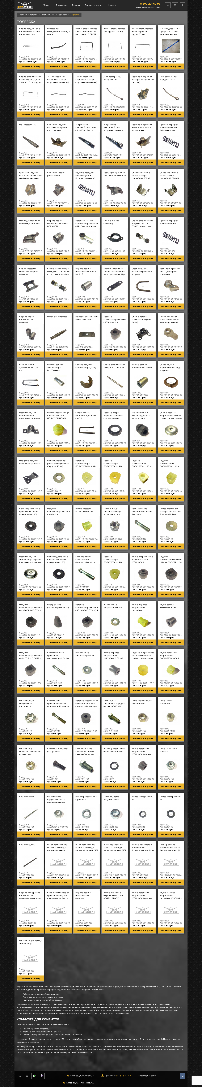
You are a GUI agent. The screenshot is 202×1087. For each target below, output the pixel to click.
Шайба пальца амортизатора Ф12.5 (84, 654)
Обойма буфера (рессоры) (111, 222)
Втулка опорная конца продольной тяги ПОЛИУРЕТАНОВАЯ (58, 415)
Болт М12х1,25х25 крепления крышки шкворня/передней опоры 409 (84, 752)
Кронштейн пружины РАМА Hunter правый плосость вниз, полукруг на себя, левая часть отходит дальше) (57, 131)
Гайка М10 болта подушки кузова (111, 798)
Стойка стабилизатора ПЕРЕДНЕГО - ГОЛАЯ (114, 366)
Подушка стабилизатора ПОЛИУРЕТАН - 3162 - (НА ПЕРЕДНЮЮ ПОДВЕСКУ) (85, 466)
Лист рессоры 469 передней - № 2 (168, 78)
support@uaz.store (147, 1075)
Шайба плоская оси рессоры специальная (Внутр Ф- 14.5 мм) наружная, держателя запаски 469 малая (170, 514)
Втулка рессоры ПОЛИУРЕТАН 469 (84, 510)
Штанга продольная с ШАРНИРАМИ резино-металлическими (29, 31)
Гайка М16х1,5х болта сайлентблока (142, 702)
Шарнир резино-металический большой (83, 895)
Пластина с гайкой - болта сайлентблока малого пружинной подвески (169, 320)
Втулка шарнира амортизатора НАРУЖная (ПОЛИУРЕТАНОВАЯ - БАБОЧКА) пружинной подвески (142, 611)
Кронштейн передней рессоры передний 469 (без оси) (143, 79)
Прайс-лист (118, 1075)
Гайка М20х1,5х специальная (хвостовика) (26, 703)
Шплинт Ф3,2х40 (27, 844)
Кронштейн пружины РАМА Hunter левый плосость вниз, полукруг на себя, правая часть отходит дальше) (142, 131)
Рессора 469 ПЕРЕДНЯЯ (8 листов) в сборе (58, 31)
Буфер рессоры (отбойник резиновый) (58, 606)
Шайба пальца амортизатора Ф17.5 (113, 606)
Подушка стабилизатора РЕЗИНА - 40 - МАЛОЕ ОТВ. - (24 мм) (86, 608)
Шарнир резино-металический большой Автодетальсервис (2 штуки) (29, 322)
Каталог (33, 14)
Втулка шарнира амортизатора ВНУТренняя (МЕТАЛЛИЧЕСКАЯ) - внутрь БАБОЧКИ (57, 370)
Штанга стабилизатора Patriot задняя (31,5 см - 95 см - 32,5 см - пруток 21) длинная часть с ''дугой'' (30, 82)
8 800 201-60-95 (150, 3)
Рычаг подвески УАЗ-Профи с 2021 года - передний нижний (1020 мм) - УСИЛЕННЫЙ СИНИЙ (170, 34)
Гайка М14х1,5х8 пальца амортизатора (30, 942)
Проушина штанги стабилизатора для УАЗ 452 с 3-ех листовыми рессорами (86, 224)
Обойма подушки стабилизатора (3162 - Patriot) (142, 319)
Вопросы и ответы (93, 5)
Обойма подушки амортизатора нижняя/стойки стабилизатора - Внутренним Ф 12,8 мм (171, 416)
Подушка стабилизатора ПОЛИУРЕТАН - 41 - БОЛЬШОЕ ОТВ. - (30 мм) (113, 466)
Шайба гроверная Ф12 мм (170, 798)
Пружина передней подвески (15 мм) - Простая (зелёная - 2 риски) (85, 176)
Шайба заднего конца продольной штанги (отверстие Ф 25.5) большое (57, 560)
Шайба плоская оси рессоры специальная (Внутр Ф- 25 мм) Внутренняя (58, 464)
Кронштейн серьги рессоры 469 (56, 174)
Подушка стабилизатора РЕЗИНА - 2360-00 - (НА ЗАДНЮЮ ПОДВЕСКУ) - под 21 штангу (115, 322)
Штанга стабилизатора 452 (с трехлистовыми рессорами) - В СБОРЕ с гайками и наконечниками (86, 34)
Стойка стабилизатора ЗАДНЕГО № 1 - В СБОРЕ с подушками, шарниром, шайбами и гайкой (142, 226)
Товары (46, 5)
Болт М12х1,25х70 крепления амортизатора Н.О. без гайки (58, 656)
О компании (61, 5)
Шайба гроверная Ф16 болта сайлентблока (114, 750)
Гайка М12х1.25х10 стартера (168, 750)
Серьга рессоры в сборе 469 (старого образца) (28, 271)
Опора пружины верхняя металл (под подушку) (170, 367)
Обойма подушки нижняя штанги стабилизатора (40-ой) (29, 415)
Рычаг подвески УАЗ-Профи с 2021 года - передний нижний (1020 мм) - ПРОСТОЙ (57, 848)
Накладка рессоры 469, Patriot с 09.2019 (86, 318)
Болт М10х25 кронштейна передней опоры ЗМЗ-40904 (114, 703)
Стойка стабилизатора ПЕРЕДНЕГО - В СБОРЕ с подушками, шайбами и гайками (58, 272)
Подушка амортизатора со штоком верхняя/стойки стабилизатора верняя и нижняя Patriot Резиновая (86, 706)
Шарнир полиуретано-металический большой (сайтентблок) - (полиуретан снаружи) (30, 896)
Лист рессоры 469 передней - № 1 (112, 78)
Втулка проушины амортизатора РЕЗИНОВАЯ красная (142, 895)
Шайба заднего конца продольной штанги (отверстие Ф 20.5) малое (29, 512)
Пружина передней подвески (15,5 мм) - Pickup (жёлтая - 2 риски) (169, 128)
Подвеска (62, 14)
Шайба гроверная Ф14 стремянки (86, 798)
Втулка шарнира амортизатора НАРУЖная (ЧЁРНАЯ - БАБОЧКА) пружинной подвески (114, 658)
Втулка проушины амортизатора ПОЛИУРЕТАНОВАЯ (169, 655)
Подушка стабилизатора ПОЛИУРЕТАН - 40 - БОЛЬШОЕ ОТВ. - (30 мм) (170, 466)
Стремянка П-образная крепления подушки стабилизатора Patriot (58, 895)
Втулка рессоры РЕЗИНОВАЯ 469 (168, 606)
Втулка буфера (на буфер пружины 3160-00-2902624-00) (114, 895)
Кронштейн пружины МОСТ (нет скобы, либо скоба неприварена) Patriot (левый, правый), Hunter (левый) (30, 178)
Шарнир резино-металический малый (142, 366)
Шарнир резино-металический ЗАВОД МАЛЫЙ (85, 271)
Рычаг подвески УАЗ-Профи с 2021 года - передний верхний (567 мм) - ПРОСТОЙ (86, 848)
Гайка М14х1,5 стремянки (166, 702)
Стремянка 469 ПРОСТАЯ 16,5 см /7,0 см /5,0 (85, 415)
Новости (112, 5)
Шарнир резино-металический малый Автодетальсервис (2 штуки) (170, 848)
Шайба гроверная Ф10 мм (142, 798)
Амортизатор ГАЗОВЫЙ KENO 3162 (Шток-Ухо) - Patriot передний (85, 128)
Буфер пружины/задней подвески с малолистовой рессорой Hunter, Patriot (141, 418)
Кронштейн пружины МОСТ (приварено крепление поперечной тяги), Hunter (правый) (170, 274)
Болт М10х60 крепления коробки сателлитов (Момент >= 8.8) (58, 704)
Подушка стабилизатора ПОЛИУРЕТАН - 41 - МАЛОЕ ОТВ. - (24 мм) (114, 560)
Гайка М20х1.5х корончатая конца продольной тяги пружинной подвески (114, 512)
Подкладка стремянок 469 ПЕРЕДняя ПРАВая (115, 174)
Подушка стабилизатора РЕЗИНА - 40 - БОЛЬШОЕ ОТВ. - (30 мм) (30, 656)
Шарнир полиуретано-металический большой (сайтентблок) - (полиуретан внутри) (143, 848)
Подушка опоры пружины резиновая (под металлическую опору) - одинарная (113, 416)
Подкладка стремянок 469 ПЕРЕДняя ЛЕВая (29, 222)
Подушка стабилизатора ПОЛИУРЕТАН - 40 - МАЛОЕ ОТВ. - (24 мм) (142, 464)
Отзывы (76, 5)
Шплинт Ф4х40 (26, 796)
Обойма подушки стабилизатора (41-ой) (85, 366)
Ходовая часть (47, 14)
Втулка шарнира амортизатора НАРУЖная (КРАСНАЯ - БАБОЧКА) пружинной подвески (170, 898)
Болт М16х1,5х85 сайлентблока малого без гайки (142, 511)
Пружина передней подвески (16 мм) (169, 222)
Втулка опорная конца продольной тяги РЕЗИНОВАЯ (142, 559)
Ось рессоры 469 (27, 124)
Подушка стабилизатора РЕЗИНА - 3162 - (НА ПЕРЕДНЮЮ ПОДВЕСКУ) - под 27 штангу (58, 515)
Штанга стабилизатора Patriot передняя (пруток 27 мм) (142, 31)
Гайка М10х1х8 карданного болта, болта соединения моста (56, 800)
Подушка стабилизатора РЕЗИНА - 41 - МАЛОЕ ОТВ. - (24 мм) (171, 560)
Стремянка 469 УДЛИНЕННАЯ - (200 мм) (29, 367)
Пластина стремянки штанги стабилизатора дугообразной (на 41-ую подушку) (115, 272)
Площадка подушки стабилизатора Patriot (29, 462)
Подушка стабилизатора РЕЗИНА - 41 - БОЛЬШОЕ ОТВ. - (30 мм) (30, 608)
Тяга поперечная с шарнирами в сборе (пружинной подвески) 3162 (86, 80)
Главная (23, 14)
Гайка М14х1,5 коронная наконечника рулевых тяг (30, 751)
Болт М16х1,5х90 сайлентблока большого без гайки (85, 559)
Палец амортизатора (57, 316)
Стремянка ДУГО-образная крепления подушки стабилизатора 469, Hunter (142, 274)
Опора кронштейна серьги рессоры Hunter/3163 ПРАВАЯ (169, 175)
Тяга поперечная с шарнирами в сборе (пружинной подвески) (58, 79)
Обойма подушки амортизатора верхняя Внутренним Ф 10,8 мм (30, 559)
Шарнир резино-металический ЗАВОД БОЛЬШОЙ (57, 223)
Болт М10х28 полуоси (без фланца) (57, 750)
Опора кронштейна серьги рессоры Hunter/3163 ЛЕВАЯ (141, 175)
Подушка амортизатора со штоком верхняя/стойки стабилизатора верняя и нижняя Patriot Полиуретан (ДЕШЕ (143, 659)
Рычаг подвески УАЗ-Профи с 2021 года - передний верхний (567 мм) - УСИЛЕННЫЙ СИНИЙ (115, 850)
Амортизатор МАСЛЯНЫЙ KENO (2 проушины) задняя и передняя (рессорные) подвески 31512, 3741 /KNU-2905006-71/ (114, 131)
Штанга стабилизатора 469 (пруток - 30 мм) (114, 30)
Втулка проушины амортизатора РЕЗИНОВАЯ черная (141, 751)
